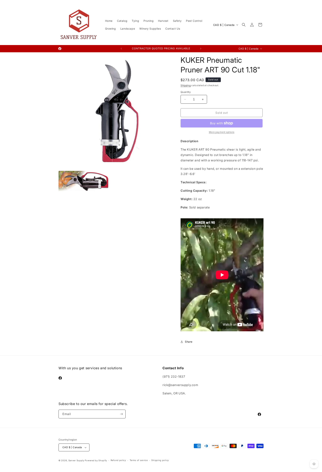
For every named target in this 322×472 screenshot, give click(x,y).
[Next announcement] (201, 48)
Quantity (186, 91)
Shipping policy (160, 460)
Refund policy (118, 460)
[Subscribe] (121, 414)
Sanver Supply (76, 460)
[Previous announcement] (121, 48)
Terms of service (139, 460)
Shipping (186, 85)
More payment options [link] (221, 132)
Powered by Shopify (96, 460)
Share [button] (188, 341)
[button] (244, 25)
